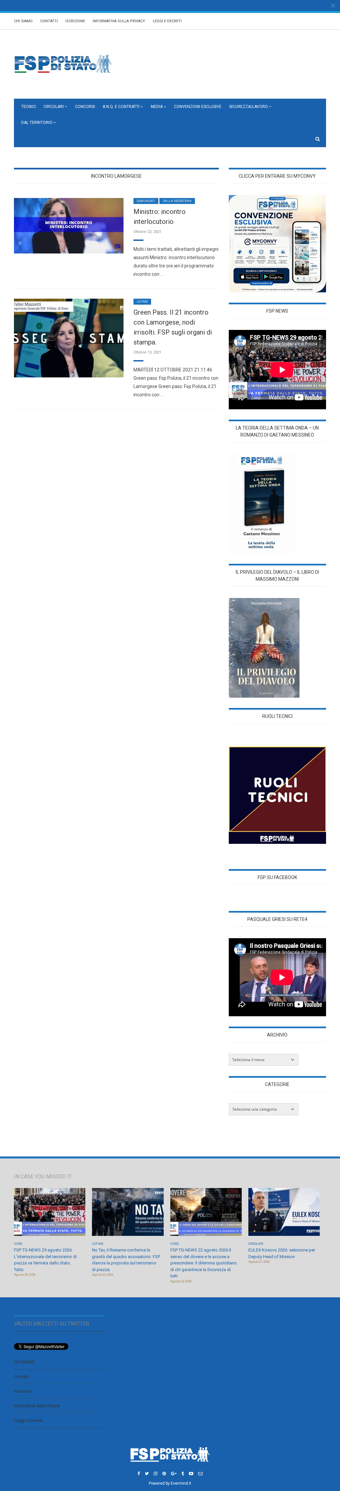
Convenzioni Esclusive (197, 106)
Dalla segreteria (177, 201)
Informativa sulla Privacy (119, 21)
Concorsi (85, 106)
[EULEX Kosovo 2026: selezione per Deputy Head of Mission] (284, 1214)
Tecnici (28, 106)
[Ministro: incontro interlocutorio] (69, 225)
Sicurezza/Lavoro (248, 106)
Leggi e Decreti (167, 21)
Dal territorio (36, 122)
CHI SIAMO (23, 21)
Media (157, 106)
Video (18, 1243)
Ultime (142, 301)
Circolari (53, 106)
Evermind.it (181, 1483)
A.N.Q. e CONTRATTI (121, 106)
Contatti (49, 21)
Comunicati (146, 201)
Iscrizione (75, 21)
